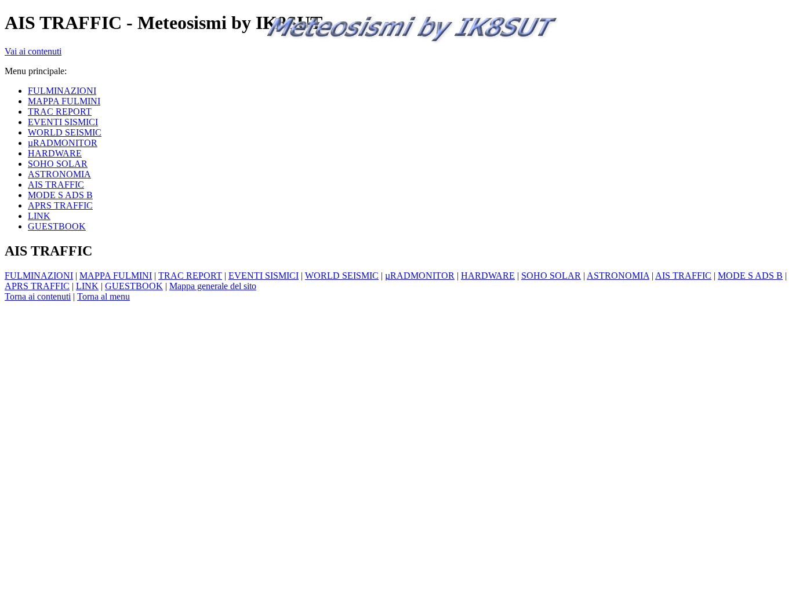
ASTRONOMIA (618, 275)
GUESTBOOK (134, 286)
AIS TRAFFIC (683, 275)
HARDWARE (488, 275)
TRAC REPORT (190, 275)
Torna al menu (103, 296)
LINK (87, 286)
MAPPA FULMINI (115, 275)
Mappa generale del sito (212, 286)
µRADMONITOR (420, 275)
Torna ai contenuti (38, 296)
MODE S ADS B (750, 275)
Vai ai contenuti (33, 51)
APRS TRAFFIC (37, 286)
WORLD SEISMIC (342, 275)
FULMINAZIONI (39, 275)
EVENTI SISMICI (263, 275)
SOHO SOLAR (551, 275)
